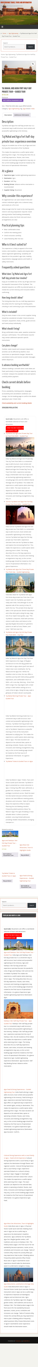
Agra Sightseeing (13, 33)
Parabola (18, 1341)
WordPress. (26, 1341)
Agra (24, 109)
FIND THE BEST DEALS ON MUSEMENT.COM (15, 429)
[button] (33, 64)
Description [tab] (8, 115)
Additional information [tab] (21, 115)
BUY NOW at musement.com (12, 100)
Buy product (25, 855)
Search (5, 43)
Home (4, 33)
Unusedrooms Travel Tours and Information (16, 2)
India (32, 109)
